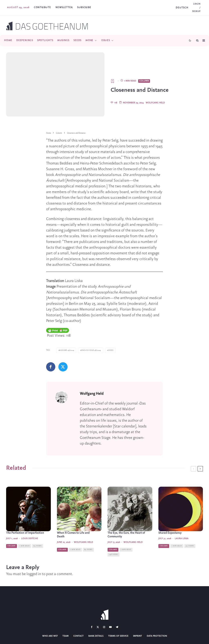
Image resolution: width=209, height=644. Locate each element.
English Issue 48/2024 (91, 350)
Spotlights (45, 40)
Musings (63, 40)
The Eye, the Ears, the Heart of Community (126, 534)
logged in (34, 574)
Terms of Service (118, 636)
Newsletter (64, 7)
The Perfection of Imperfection (25, 532)
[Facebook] (91, 627)
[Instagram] (104, 627)
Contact (78, 636)
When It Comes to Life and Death (73, 534)
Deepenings (24, 40)
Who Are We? (50, 636)
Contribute (42, 7)
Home (8, 40)
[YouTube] (110, 627)
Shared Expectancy (170, 532)
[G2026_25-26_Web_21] (28, 509)
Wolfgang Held (155, 103)
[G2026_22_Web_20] (79, 509)
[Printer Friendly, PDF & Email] (57, 330)
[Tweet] (63, 366)
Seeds (77, 40)
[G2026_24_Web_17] (130, 509)
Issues (105, 40)
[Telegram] (117, 627)
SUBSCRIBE (84, 7)
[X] (97, 627)
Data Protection (157, 636)
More (89, 40)
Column (144, 81)
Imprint (137, 636)
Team (65, 636)
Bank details (95, 636)
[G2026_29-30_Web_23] (180, 509)
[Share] (50, 366)
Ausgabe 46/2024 (66, 350)
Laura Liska (181, 538)
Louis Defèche (29, 538)
